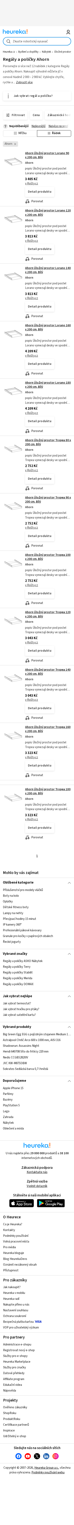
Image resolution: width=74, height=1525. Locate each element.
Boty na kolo (11, 896)
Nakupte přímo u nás (16, 1304)
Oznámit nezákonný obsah (20, 1265)
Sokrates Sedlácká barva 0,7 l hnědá (25, 1069)
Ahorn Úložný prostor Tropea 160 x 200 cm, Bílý (48, 729)
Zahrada (8, 1117)
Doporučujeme (14, 1080)
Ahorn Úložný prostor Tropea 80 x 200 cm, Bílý (48, 442)
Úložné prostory (63, 52)
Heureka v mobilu (14, 1293)
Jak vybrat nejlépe (17, 996)
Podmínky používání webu (48, 1472)
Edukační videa (12, 1385)
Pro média (9, 1247)
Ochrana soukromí (14, 1316)
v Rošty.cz (31, 183)
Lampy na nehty (13, 913)
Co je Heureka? (12, 1224)
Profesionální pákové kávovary (22, 930)
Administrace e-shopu (17, 1344)
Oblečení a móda (13, 1128)
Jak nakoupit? (12, 1287)
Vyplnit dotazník (37, 1186)
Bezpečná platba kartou (18, 1322)
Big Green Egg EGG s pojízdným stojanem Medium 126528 (37, 1034)
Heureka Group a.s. (46, 1468)
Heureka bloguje (13, 1253)
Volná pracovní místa (16, 1241)
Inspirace (9, 1430)
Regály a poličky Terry (16, 967)
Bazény (8, 1100)
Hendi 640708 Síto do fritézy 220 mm (26, 1051)
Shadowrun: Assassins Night (21, 1046)
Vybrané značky (15, 953)
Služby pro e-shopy (15, 1356)
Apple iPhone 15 (13, 1088)
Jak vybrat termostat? (17, 1003)
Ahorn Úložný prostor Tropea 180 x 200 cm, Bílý (48, 791)
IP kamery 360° (12, 924)
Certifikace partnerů (16, 1425)
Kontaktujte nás (37, 1172)
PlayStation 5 (11, 1105)
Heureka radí (11, 1299)
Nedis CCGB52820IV (15, 1057)
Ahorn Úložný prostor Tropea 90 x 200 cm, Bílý (48, 499)
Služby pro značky (14, 1367)
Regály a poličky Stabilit (18, 972)
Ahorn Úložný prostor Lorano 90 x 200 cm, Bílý (47, 155)
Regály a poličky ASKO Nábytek (23, 961)
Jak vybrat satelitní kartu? (19, 1015)
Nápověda (9, 1390)
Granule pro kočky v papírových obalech (28, 936)
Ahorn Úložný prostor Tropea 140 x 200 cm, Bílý (48, 672)
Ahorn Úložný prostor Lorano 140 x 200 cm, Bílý (48, 270)
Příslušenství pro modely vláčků (23, 890)
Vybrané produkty (17, 1026)
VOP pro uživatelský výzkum (21, 1327)
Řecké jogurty (12, 942)
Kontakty (9, 1230)
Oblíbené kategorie (18, 882)
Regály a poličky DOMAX (18, 984)
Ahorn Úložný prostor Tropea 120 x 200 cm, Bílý (48, 614)
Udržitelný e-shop (14, 1436)
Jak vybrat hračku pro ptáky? (21, 1009)
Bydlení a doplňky (28, 52)
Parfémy (8, 1094)
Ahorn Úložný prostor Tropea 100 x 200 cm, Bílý (48, 557)
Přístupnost (10, 1270)
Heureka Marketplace (16, 1362)
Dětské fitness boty (16, 907)
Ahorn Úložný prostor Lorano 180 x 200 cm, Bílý (48, 385)
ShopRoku (9, 1413)
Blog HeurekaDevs (15, 1259)
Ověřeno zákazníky (15, 1407)
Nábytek (46, 52)
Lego (6, 1111)
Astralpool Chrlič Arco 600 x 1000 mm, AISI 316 (31, 1040)
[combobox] (37, 41)
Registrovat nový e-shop (19, 1350)
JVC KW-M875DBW (15, 1063)
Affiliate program (13, 1379)
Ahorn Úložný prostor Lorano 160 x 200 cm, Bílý (48, 327)
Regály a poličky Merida (17, 978)
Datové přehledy (13, 1373)
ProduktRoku (11, 1419)
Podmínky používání (15, 1236)
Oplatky (8, 901)
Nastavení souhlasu (15, 1310)
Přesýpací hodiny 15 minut (19, 919)
